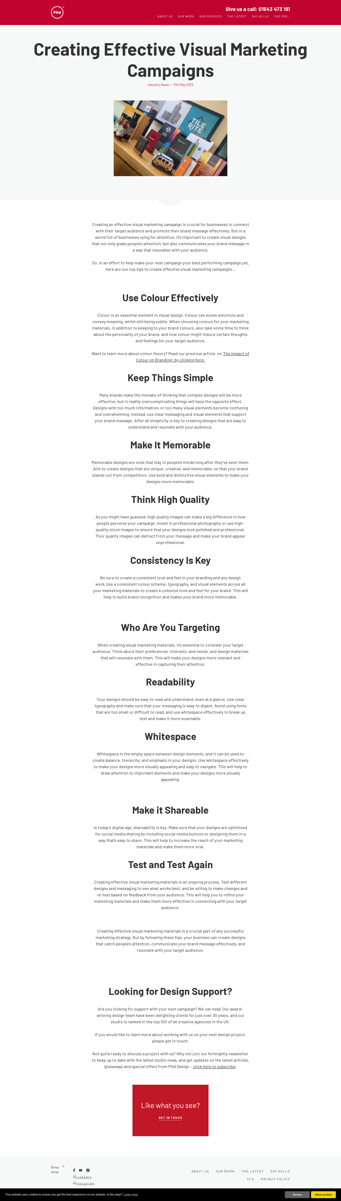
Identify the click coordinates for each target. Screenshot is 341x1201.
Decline (297, 1194)
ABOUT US (200, 1171)
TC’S (250, 1179)
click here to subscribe (214, 1066)
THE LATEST (253, 1171)
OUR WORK (225, 1171)
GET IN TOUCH (170, 1117)
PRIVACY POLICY (275, 1179)
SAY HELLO (280, 1171)
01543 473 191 (274, 9)
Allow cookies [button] (323, 1194)
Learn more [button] (131, 1194)
